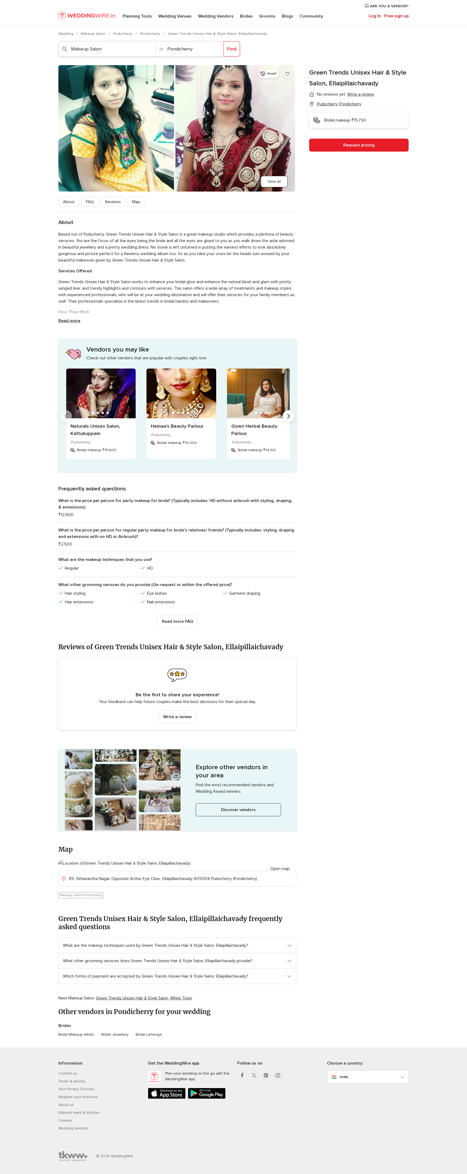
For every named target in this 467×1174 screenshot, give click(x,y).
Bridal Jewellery (114, 1034)
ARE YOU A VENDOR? (389, 6)
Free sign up (396, 16)
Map (136, 202)
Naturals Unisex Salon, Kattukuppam (95, 429)
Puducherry (123, 33)
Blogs (287, 16)
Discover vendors (238, 809)
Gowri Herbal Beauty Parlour (254, 429)
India (344, 1077)
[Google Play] (207, 1097)
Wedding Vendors (216, 16)
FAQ (90, 202)
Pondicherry (150, 33)
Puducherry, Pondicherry (339, 104)
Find (231, 49)
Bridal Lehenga (149, 1034)
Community (311, 16)
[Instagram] (278, 1075)
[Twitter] (254, 1075)
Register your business (78, 1097)
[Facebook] (242, 1075)
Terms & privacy (71, 1081)
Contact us (67, 1073)
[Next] (289, 416)
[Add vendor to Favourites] (287, 73)
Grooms (267, 16)
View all (274, 181)
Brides (246, 16)
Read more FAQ (177, 621)
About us (66, 1104)
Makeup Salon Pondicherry (81, 895)
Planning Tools (137, 16)
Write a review (177, 717)
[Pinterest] (266, 1075)
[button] (177, 694)
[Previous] (66, 416)
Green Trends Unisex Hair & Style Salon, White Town (144, 998)
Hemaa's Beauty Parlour (177, 426)
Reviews (113, 202)
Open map (280, 868)
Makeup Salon (94, 33)
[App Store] (167, 1097)
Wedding (66, 33)
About (69, 202)
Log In (375, 16)
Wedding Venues (175, 16)
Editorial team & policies (79, 1112)
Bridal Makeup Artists (76, 1034)
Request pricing (359, 145)
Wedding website (73, 1128)
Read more (69, 320)
